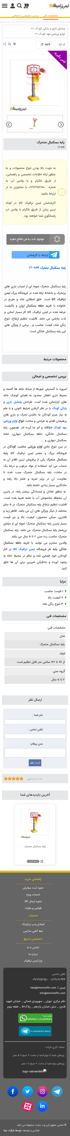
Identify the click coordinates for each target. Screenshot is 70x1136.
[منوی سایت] (35, 6)
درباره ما (33, 954)
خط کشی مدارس (33, 931)
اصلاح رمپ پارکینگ (33, 924)
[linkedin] (42, 1106)
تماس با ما (33, 947)
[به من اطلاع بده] (14, 44)
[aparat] (27, 1106)
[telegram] (57, 1091)
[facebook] (12, 1091)
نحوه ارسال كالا (33, 901)
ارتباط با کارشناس (37, 255)
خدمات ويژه (33, 894)
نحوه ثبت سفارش (33, 888)
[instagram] (42, 1091)
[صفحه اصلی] (59, 6)
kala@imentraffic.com (43, 988)
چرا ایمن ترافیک (33, 961)
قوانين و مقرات (33, 908)
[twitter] (27, 1091)
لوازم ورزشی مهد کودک (52, 34)
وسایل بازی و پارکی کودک (50, 28)
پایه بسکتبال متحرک (51, 142)
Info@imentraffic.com (52, 993)
